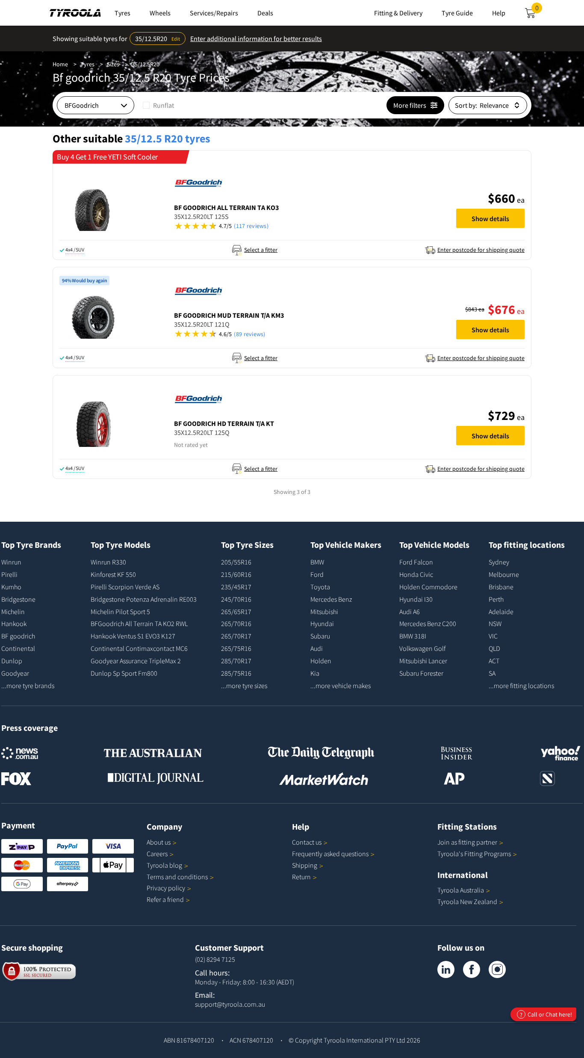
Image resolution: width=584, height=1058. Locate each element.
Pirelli (9, 574)
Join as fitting (467, 842)
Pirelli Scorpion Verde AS (125, 586)
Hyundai (322, 623)
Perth (496, 599)
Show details (490, 218)
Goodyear (15, 673)
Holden (320, 660)
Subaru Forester (421, 673)
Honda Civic (416, 574)
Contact (306, 842)
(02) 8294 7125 (215, 959)
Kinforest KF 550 (113, 574)
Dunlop (11, 660)
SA (492, 673)
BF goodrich (18, 636)
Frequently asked (330, 853)
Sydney (499, 562)
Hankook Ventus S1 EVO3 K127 (133, 636)
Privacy (166, 888)
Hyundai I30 (416, 599)
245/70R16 (236, 599)
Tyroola (164, 865)
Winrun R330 (108, 562)
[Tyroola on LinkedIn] (445, 969)
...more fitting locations (521, 685)
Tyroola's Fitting (474, 853)
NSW (495, 623)
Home (60, 64)
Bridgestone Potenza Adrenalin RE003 (144, 599)
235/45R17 (236, 586)
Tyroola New (467, 901)
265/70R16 (236, 623)
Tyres (87, 64)
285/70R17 (236, 660)
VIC (493, 636)
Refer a (165, 899)
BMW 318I (412, 636)
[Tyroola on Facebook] (471, 969)
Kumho (11, 586)
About (159, 842)
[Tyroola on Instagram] (497, 969)
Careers (157, 853)
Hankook (14, 623)
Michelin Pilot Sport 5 (120, 611)
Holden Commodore (428, 586)
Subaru (320, 636)
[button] (311, 226)
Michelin (13, 611)
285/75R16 (236, 673)
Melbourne (504, 574)
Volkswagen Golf (422, 648)
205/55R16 (236, 562)
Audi (316, 648)
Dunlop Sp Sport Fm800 (124, 673)
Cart (538, 10)
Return (301, 876)
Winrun (11, 562)
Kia (314, 673)
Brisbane (501, 586)
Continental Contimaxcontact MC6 (139, 648)
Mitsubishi (324, 611)
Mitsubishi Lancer (423, 660)
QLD (494, 648)
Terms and (177, 876)
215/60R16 (236, 574)
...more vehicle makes (340, 685)
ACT (494, 660)
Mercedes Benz (331, 599)
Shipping (304, 865)
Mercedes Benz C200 (427, 623)
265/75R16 (236, 648)
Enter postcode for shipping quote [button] (481, 250)
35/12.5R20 (145, 64)
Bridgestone (18, 599)
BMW (317, 562)
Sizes (113, 64)
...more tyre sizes (244, 685)
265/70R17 (236, 636)
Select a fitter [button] (260, 250)
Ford (317, 574)
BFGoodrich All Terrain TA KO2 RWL (139, 623)
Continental (18, 648)
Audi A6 (409, 611)
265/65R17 (236, 611)
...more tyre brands (27, 685)
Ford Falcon (416, 562)
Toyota (320, 586)
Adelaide (501, 611)
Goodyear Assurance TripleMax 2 (136, 660)
